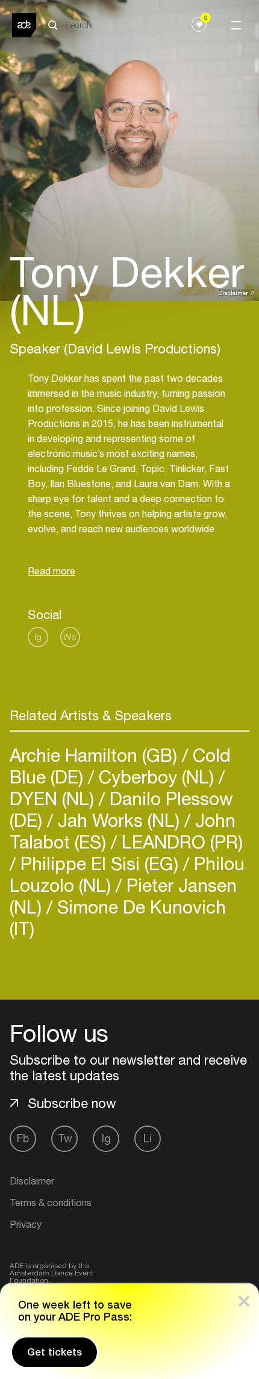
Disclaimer (233, 292)
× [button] (244, 1298)
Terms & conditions (51, 1202)
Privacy (26, 1224)
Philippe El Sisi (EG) (99, 863)
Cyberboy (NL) (156, 776)
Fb (23, 1138)
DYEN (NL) (54, 798)
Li (147, 1138)
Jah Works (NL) (118, 819)
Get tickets (54, 1352)
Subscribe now (72, 1103)
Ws (69, 637)
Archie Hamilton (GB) (96, 754)
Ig (38, 637)
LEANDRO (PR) (180, 841)
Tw (65, 1138)
